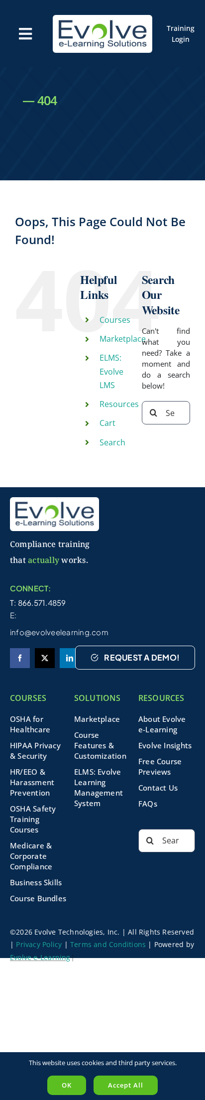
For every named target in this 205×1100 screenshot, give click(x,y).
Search (112, 442)
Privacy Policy (39, 944)
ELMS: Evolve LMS (111, 371)
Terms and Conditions (108, 944)
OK (67, 1085)
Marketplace (123, 338)
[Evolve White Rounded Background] (102, 18)
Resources (119, 404)
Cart (107, 422)
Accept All (125, 1085)
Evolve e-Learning (40, 957)
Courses (115, 319)
